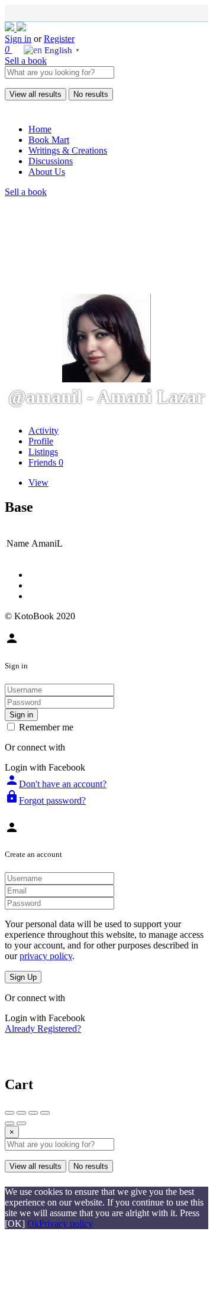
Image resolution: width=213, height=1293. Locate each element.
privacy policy (46, 956)
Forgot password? (45, 800)
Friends (45, 462)
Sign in (18, 39)
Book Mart (48, 140)
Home (39, 129)
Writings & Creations (67, 150)
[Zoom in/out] (45, 1113)
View (38, 482)
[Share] (21, 1113)
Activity (43, 430)
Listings (43, 452)
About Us (46, 172)
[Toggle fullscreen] (33, 1113)
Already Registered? (43, 1029)
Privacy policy (66, 1224)
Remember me (46, 727)
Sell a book (26, 61)
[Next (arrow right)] (21, 1123)
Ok (33, 1224)
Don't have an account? (55, 784)
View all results (35, 94)
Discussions (50, 161)
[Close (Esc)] (9, 1113)
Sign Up (23, 977)
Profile (40, 441)
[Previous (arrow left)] (9, 1123)
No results (90, 94)
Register (59, 39)
